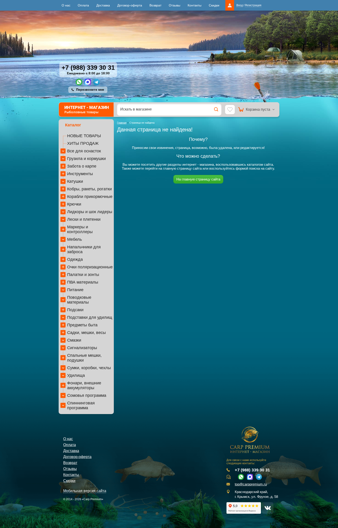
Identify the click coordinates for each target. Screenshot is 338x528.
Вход (239, 5)
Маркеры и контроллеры (80, 229)
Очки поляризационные (90, 267)
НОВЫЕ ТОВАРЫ (84, 135)
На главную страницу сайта (198, 179)
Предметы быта (82, 325)
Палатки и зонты (83, 274)
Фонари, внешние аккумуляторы (84, 385)
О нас (66, 5)
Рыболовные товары (86, 109)
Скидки (214, 5)
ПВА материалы (82, 282)
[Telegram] (96, 82)
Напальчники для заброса (84, 249)
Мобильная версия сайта (84, 491)
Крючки (74, 204)
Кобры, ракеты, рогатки (89, 189)
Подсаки (75, 310)
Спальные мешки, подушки (84, 358)
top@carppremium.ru (251, 484)
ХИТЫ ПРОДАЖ (83, 143)
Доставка (103, 5)
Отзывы (174, 5)
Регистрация (253, 5)
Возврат (155, 5)
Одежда (75, 259)
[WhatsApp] (79, 82)
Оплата (83, 5)
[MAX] (87, 82)
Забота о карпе (81, 166)
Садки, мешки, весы (86, 332)
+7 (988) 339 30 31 (88, 67)
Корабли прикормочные (89, 196)
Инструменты (80, 173)
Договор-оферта (129, 5)
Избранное (230, 110)
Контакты (194, 5)
